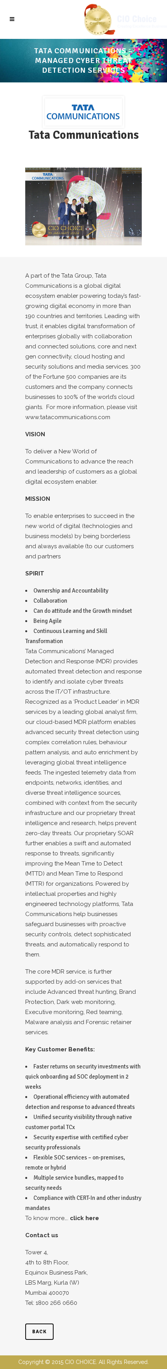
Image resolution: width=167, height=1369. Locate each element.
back (39, 1332)
